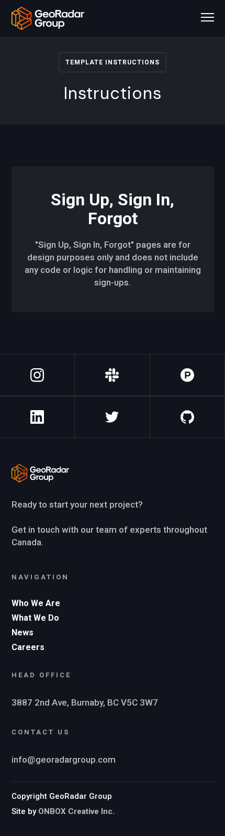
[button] (207, 16)
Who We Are (36, 603)
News (22, 632)
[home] (48, 18)
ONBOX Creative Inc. (76, 811)
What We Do (35, 618)
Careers (28, 647)
